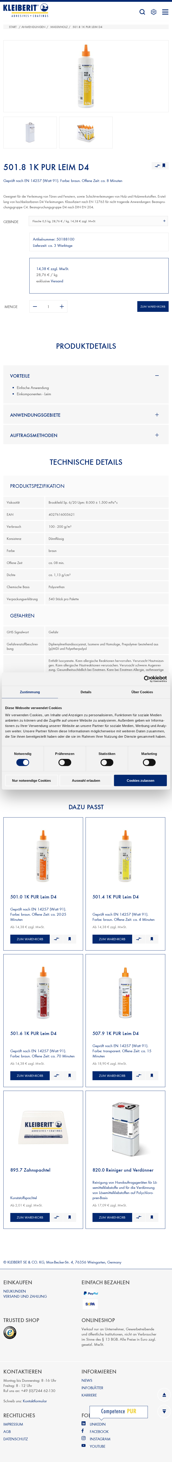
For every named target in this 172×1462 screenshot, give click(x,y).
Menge (10, 306)
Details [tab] (86, 692)
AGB (7, 1431)
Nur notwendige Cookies (31, 780)
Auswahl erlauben (86, 780)
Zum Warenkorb (152, 306)
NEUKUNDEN (14, 1290)
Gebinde (10, 221)
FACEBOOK (99, 1431)
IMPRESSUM (13, 1423)
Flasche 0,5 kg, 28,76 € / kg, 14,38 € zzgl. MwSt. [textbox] (64, 221)
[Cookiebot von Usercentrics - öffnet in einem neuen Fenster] (147, 679)
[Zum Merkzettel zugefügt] (69, 939)
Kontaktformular (35, 1400)
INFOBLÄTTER (92, 1387)
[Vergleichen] (56, 939)
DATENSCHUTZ (15, 1438)
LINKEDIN (98, 1423)
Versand (57, 280)
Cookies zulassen (140, 780)
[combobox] (98, 221)
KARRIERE (89, 1394)
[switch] (64, 762)
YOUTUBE (97, 1446)
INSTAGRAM (100, 1438)
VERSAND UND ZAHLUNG (25, 1296)
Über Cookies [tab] (142, 692)
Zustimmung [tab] (30, 692)
